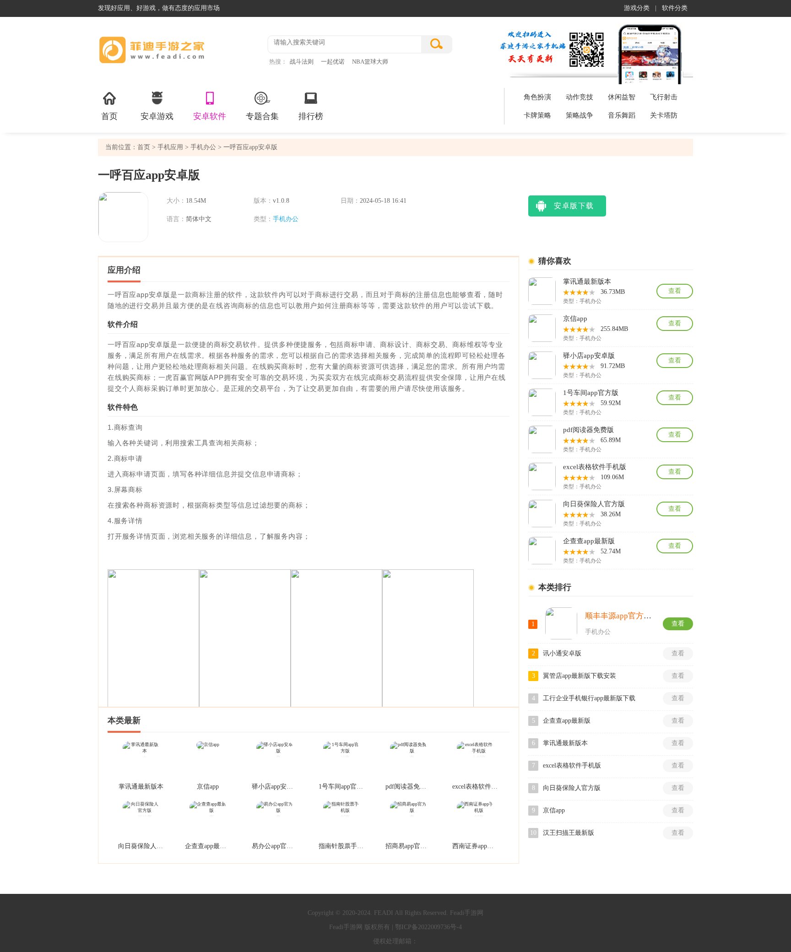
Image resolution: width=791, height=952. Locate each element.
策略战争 (579, 115)
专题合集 (262, 116)
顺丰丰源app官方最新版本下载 (637, 615)
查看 (674, 290)
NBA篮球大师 (370, 61)
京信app (208, 786)
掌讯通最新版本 (141, 786)
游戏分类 (637, 8)
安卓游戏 (157, 116)
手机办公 (203, 147)
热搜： (278, 61)
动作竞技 (579, 97)
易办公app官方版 (275, 846)
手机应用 (169, 147)
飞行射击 (663, 97)
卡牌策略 (537, 115)
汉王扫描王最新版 (568, 832)
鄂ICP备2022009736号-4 (428, 927)
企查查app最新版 (208, 846)
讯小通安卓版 (562, 653)
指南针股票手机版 (341, 846)
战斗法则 (302, 61)
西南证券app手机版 (475, 846)
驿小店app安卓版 (275, 786)
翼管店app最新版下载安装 (579, 675)
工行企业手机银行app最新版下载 (589, 698)
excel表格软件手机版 (475, 786)
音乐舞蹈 (621, 115)
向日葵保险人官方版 (141, 846)
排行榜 (310, 116)
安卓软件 (209, 116)
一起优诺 (333, 61)
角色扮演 (537, 97)
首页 (109, 116)
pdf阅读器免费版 (408, 786)
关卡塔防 (663, 115)
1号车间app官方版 (341, 786)
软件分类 (675, 8)
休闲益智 (621, 97)
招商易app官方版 (408, 846)
